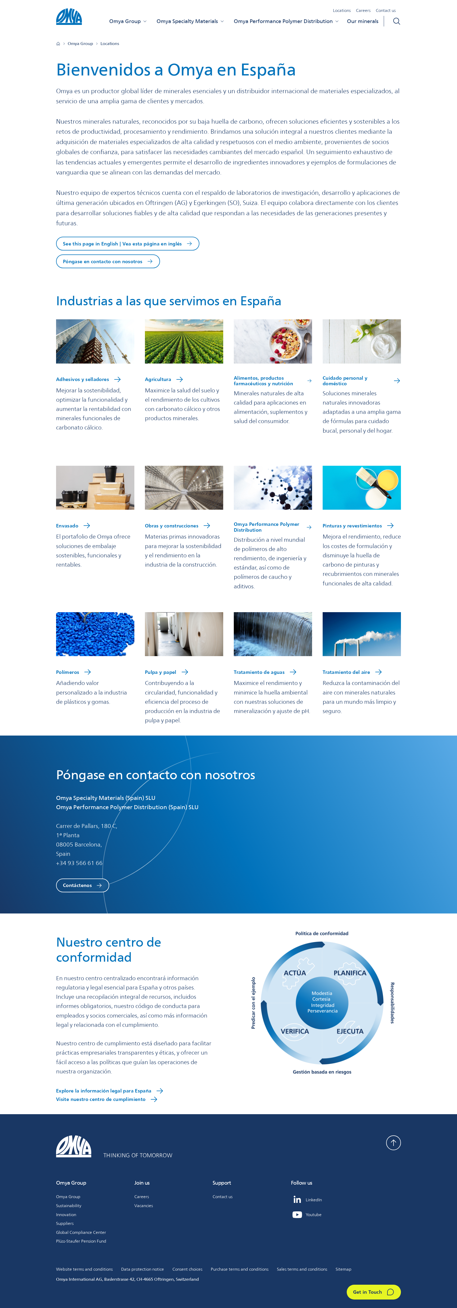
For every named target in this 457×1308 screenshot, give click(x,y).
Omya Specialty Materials (187, 21)
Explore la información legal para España (103, 1091)
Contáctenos (77, 885)
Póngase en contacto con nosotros (103, 261)
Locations (342, 10)
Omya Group (125, 21)
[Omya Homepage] (58, 44)
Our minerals (362, 21)
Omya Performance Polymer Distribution (283, 21)
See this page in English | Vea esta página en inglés (122, 244)
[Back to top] (393, 1142)
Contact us (386, 10)
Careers (363, 10)
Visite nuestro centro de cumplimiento (100, 1099)
